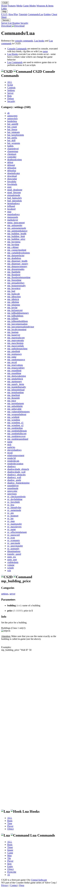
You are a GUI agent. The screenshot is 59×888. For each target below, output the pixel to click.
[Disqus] (29, 689)
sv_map (11, 521)
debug (10, 162)
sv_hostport (12, 515)
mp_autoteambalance (17, 230)
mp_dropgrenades (15, 269)
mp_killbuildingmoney (18, 313)
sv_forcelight (13, 502)
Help (4, 11)
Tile (9, 858)
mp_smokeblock (15, 378)
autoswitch (12, 118)
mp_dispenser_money (17, 263)
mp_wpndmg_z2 (15, 425)
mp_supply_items (15, 384)
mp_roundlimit (14, 370)
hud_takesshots (14, 200)
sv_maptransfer (14, 524)
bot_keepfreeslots (15, 135)
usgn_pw (11, 556)
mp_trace (11, 400)
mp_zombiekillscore (16, 433)
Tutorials (23, 14)
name (9, 441)
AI (8, 874)
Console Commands (17, 48)
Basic (10, 820)
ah (8, 113)
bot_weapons (13, 143)
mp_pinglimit (13, 351)
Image (10, 850)
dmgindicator (13, 173)
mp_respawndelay (16, 367)
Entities (47, 14)
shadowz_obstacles (16, 474)
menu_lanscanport (16, 222)
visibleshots (12, 562)
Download (6, 26)
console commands (24, 40)
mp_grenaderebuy (16, 283)
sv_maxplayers (14, 526)
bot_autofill (12, 124)
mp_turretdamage (15, 403)
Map (9, 855)
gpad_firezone (14, 192)
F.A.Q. (4, 14)
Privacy (4, 885)
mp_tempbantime (15, 392)
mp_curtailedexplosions (18, 252)
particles (11, 447)
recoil (10, 452)
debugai (11, 165)
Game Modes (29, 5)
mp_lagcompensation (17, 324)
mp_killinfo (12, 318)
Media (19, 5)
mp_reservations (15, 365)
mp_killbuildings (15, 315)
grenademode (13, 195)
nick (9, 444)
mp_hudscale (13, 293)
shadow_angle (14, 480)
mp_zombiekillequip (17, 430)
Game (10, 852)
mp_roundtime (14, 373)
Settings (11, 90)
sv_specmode (13, 543)
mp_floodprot (13, 274)
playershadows (14, 450)
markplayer (12, 220)
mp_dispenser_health (17, 261)
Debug (10, 98)
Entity (10, 866)
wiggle (10, 567)
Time (9, 823)
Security (24, 23)
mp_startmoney (14, 381)
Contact (14, 885)
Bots (9, 96)
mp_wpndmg (13, 420)
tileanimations (13, 551)
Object (10, 829)
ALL (9, 82)
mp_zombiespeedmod (17, 439)
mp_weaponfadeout (16, 414)
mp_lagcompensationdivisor (20, 326)
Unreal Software (39, 880)
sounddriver (13, 485)
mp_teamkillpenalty (16, 387)
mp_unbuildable (15, 406)
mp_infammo (13, 304)
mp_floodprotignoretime (18, 277)
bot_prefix (12, 137)
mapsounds (12, 217)
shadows (11, 466)
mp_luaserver (13, 335)
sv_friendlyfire (14, 507)
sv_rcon (11, 537)
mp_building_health (16, 233)
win (9, 570)
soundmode (12, 488)
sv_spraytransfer (15, 546)
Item (9, 863)
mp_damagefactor (15, 255)
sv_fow (10, 504)
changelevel (13, 148)
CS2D (5, 3)
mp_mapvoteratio (15, 340)
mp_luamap (12, 332)
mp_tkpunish (13, 398)
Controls (11, 87)
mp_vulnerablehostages (18, 411)
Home (4, 5)
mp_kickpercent (15, 310)
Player (10, 826)
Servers (5, 20)
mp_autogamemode (16, 228)
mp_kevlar (12, 307)
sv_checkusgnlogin (16, 496)
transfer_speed (14, 554)
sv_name (11, 529)
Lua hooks (39, 40)
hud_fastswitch (14, 198)
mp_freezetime (14, 280)
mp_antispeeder (14, 225)
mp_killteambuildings (17, 321)
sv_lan (10, 518)
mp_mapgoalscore (16, 337)
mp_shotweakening (16, 376)
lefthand (11, 206)
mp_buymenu (13, 241)
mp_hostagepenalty (16, 285)
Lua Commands (15, 62)
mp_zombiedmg (15, 428)
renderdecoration (15, 463)
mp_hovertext (13, 288)
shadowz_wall (14, 477)
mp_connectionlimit (16, 250)
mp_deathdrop (14, 258)
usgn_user (12, 559)
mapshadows (13, 214)
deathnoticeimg (14, 159)
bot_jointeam (13, 132)
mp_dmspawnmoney (17, 266)
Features (12, 5)
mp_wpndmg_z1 (15, 422)
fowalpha (11, 181)
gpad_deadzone (14, 189)
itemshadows (13, 203)
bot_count (12, 126)
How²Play (13, 14)
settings (4, 593)
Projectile (11, 872)
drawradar (12, 178)
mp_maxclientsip (15, 343)
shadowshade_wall (16, 472)
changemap (12, 151)
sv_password (13, 535)
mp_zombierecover (16, 436)
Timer (10, 847)
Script (10, 85)
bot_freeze (12, 129)
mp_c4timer (13, 247)
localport (11, 209)
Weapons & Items (44, 5)
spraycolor (12, 491)
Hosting (16, 23)
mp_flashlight (13, 272)
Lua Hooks (12, 54)
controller (11, 157)
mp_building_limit (16, 236)
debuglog (11, 167)
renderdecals (13, 461)
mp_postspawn (14, 354)
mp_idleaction (14, 296)
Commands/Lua (35, 14)
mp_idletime (13, 302)
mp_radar (11, 357)
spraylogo (12, 493)
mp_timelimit (13, 395)
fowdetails (12, 184)
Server (10, 93)
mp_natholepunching (17, 348)
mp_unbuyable (14, 409)
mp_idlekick (13, 299)
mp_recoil (12, 362)
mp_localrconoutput (16, 329)
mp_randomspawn (16, 359)
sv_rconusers (13, 540)
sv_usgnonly (13, 548)
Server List (6, 23)
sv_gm (10, 513)
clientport (11, 154)
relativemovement (15, 455)
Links (4, 8)
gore (9, 187)
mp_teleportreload (16, 389)
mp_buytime (13, 244)
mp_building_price (16, 239)
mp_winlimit (13, 417)
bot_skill (11, 140)
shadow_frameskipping (18, 483)
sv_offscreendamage (17, 532)
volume (10, 565)
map (9, 211)
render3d (11, 458)
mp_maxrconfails (15, 346)
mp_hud (11, 291)
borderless (12, 121)
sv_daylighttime (14, 499)
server (12, 593)
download (12, 176)
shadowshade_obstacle (18, 469)
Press (21, 885)
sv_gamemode (14, 510)
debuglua (11, 170)
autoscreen (12, 115)
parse (45, 51)
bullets (10, 146)
